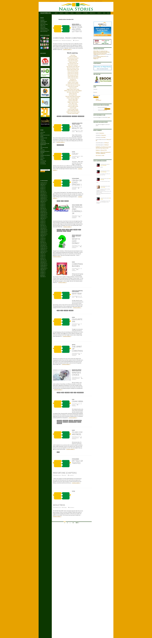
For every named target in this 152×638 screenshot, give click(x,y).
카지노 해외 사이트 (73, 103)
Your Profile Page (43, 163)
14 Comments (79, 297)
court (67, 229)
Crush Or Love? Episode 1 (77, 183)
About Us (41, 133)
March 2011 (42, 259)
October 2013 (42, 215)
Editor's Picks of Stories (44, 24)
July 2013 (41, 219)
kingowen (65, 507)
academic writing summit (101, 56)
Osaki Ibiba (77, 401)
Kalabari (71, 420)
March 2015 (42, 191)
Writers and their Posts (43, 31)
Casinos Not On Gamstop (73, 72)
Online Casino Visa (73, 93)
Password (95, 92)
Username (95, 89)
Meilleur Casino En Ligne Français (87, 1)
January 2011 (42, 262)
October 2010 (42, 266)
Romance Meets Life (97, 57)
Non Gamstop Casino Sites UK (73, 66)
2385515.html (42, 132)
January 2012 (42, 245)
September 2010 (43, 268)
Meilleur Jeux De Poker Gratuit (72, 112)
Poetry (73, 291)
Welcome (41, 159)
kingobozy (98, 150)
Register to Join (42, 25)
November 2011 (42, 248)
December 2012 (42, 229)
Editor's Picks (74, 369)
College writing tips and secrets (99, 54)
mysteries (66, 310)
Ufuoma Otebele (102, 186)
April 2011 (42, 258)
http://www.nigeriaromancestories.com (103, 193)
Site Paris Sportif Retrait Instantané (73, 96)
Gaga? (75, 154)
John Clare (67, 392)
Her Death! (103, 137)
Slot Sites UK (73, 79)
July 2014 (41, 202)
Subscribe (41, 156)
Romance (77, 178)
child (64, 229)
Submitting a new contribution (45, 155)
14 (73, 522)
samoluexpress (81, 116)
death (71, 229)
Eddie (103, 155)
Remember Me (97, 95)
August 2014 (42, 201)
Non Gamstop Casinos (54, 1)
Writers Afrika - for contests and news (100, 51)
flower (58, 392)
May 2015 (42, 188)
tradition (71, 310)
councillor (59, 420)
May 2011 (42, 256)
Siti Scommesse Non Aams (72, 58)
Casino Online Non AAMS (73, 110)
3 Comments (76, 40)
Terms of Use (42, 158)
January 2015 (42, 194)
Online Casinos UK (73, 62)
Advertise (41, 136)
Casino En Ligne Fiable (73, 99)
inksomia (64, 475)
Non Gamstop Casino (72, 59)
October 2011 (42, 249)
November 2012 (42, 231)
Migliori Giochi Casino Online (73, 89)
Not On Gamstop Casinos (73, 70)
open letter (74, 116)
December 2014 (42, 195)
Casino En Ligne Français (73, 106)
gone (63, 392)
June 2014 (42, 204)
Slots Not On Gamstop (73, 65)
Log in (109, 117)
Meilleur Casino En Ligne (73, 82)
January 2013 (42, 228)
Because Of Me (104, 150)
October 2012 (42, 232)
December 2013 (42, 212)
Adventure (74, 123)
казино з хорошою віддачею (73, 97)
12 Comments (79, 131)
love (80, 229)
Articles (73, 24)
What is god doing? (76, 241)
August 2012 (42, 235)
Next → (77, 522)
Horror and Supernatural (77, 290)
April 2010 (42, 275)
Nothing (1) (107, 142)
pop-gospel (59, 423)
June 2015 (42, 187)
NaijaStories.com (45, 13)
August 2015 (42, 184)
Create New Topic (43, 142)
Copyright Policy (43, 140)
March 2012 (42, 242)
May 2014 (42, 205)
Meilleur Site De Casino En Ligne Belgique (73, 90)
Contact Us (42, 139)
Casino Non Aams (98, 1)
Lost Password (98, 100)
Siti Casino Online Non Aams (73, 92)
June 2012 (42, 238)
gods (58, 310)
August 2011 (42, 252)
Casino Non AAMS (64, 1)
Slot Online (73, 55)
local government (77, 420)
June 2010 (42, 272)
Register (97, 99)
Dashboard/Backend (43, 21)
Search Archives (42, 27)
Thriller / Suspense (76, 124)
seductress (59, 505)
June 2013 (42, 221)
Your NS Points (42, 162)
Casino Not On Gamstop (73, 60)
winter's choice (80, 392)
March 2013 (42, 225)
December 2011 (42, 246)
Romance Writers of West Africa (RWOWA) (101, 52)
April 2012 (42, 241)
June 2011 (42, 255)
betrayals (59, 229)
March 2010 (42, 276)
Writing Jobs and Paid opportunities (100, 53)
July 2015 (41, 185)
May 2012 (42, 239)
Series (81, 123)
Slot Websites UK (73, 80)
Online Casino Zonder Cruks (73, 69)
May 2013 (42, 222)
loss (72, 392)
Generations (102, 133)
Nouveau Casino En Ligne (73, 113)
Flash (73, 399)
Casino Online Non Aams (73, 76)
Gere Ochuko (98, 155)
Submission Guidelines (44, 28)
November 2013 (42, 214)
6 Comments (71, 475)
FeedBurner (105, 110)
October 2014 (42, 198)
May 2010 (42, 273)
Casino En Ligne (73, 107)
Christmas (59, 116)
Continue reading (67, 49)
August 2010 (42, 269)
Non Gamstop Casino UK (73, 63)
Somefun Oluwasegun (67, 40)
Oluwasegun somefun (67, 116)
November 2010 (42, 265)
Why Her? (77, 294)
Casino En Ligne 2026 (72, 100)
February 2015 (42, 192)
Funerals (75, 229)
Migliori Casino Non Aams (73, 102)
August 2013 (42, 218)
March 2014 (42, 208)
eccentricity (65, 420)
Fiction (78, 123)
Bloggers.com (95, 58)
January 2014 (42, 211)
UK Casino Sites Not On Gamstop (73, 85)
